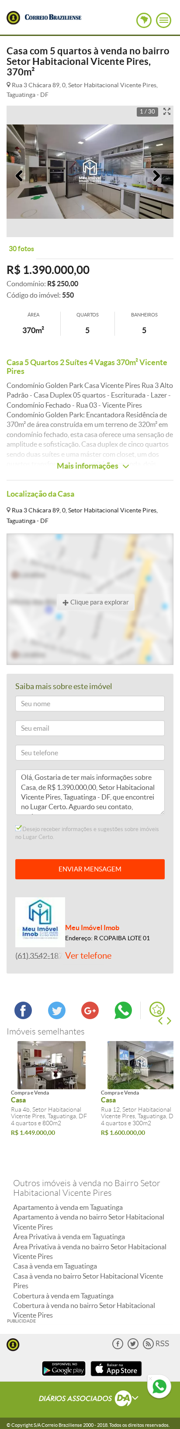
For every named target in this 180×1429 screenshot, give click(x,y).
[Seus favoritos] (157, 1009)
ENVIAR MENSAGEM (90, 869)
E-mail (28, 729)
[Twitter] (133, 1347)
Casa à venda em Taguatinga (55, 1266)
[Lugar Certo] (13, 1344)
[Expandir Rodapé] (90, 1399)
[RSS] (156, 1347)
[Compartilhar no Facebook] (23, 1016)
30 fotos (21, 248)
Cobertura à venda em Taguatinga (63, 1296)
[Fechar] (150, 1379)
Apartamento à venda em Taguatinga (68, 1207)
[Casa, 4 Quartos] (51, 1065)
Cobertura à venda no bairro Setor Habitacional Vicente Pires (84, 1310)
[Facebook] (117, 1347)
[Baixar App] (64, 1377)
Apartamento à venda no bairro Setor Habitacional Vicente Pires (88, 1221)
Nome (28, 705)
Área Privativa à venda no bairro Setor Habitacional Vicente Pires (89, 1251)
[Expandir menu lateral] (163, 20)
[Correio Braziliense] (52, 16)
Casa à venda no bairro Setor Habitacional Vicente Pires (88, 1281)
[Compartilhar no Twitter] (57, 1016)
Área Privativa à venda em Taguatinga (69, 1237)
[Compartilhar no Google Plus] (90, 1016)
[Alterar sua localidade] (144, 20)
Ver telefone (88, 955)
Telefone (30, 754)
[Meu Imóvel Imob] (40, 921)
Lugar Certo (13, 18)
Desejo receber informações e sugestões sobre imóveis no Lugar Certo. (87, 833)
